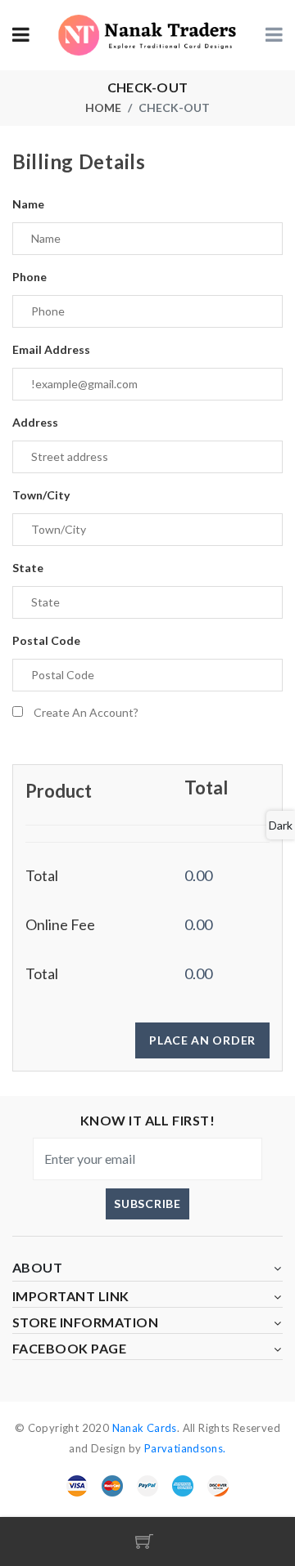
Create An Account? (86, 712)
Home (103, 107)
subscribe (147, 1203)
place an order (202, 1040)
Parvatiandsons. (183, 1448)
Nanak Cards (144, 1427)
